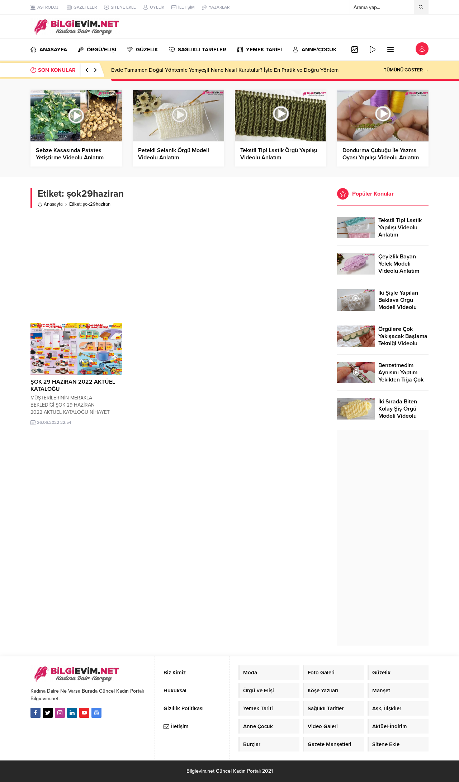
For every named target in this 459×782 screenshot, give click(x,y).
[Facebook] (35, 713)
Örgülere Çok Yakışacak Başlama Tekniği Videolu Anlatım (402, 340)
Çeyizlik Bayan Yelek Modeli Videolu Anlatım (398, 264)
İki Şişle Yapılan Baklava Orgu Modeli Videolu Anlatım (398, 303)
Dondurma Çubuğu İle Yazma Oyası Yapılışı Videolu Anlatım (380, 154)
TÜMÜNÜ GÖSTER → (406, 70)
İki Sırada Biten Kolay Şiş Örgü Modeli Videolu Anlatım (397, 412)
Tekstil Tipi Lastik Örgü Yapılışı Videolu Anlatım (278, 154)
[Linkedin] (72, 713)
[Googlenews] (96, 713)
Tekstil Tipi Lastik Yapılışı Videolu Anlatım (400, 227)
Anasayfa (53, 204)
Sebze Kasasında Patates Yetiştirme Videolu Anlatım (70, 154)
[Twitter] (48, 713)
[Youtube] (84, 713)
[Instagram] (60, 713)
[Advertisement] (178, 265)
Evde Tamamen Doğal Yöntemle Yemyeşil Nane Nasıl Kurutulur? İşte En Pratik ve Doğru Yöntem (225, 70)
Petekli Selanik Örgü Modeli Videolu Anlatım (173, 154)
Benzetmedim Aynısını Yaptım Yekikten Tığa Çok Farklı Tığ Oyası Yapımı (400, 380)
